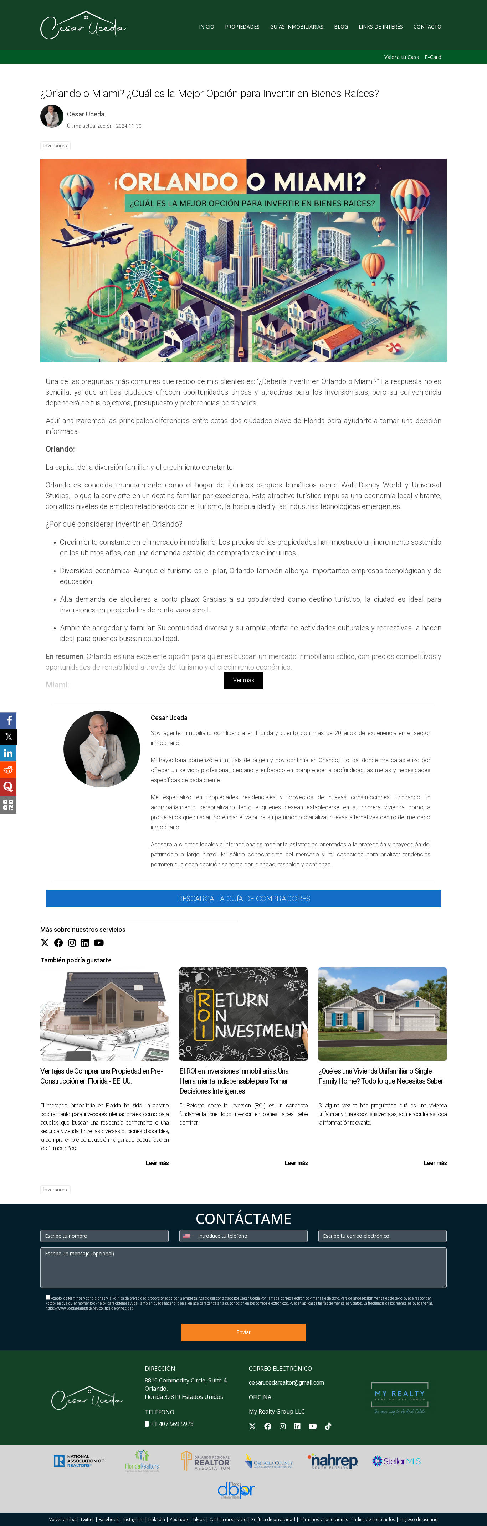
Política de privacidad (273, 1519)
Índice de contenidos (374, 1519)
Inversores (55, 146)
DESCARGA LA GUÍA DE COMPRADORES (243, 898)
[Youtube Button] (99, 943)
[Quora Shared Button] (8, 787)
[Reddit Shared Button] (8, 769)
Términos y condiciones (324, 1519)
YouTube (179, 1519)
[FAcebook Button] (58, 943)
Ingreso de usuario (419, 1519)
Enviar (244, 1332)
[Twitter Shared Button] (8, 737)
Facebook (109, 1519)
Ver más (243, 680)
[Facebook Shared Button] (8, 720)
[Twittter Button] (44, 943)
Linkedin (156, 1519)
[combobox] (188, 1236)
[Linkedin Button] (85, 943)
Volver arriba (62, 1519)
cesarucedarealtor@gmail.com (286, 1382)
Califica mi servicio (228, 1519)
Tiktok (199, 1519)
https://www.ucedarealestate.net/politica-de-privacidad (90, 1308)
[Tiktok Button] (328, 1427)
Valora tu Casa (401, 56)
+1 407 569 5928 (172, 1424)
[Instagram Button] (72, 943)
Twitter (87, 1519)
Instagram (133, 1519)
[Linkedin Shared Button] (8, 753)
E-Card (433, 56)
